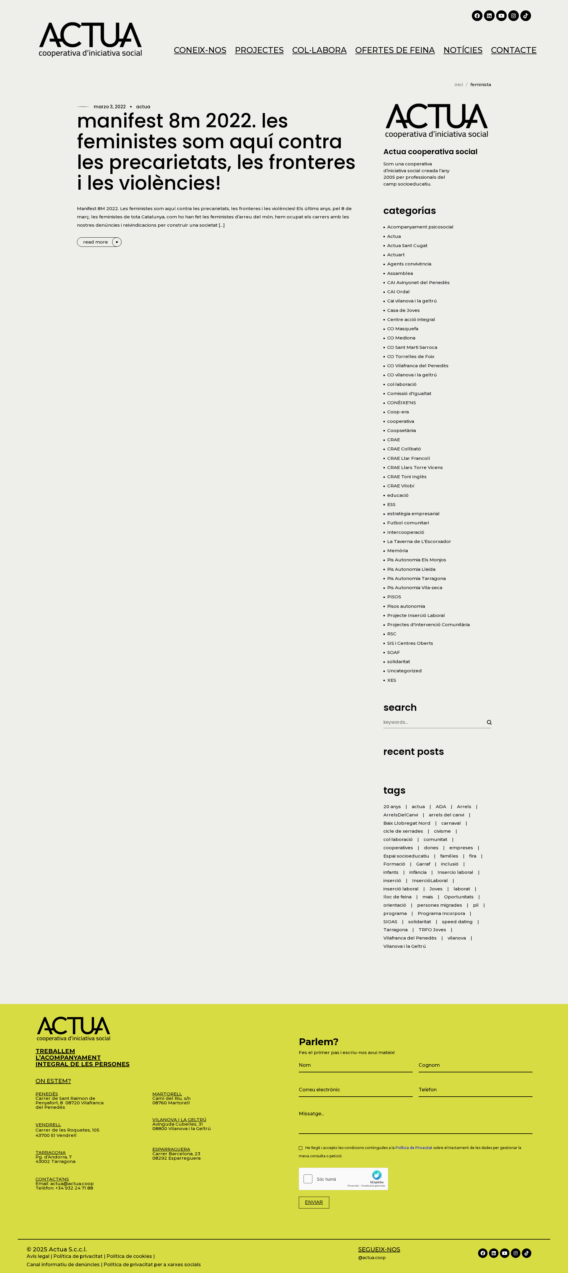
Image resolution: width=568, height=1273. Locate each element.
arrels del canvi (446, 815)
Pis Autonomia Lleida (411, 569)
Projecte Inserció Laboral (416, 615)
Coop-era (398, 412)
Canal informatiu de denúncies (63, 1264)
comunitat (435, 839)
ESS (391, 504)
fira (472, 856)
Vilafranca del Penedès (410, 938)
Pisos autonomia (406, 606)
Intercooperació (405, 532)
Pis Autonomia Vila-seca (414, 587)
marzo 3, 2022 (110, 106)
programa (395, 913)
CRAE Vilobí (400, 486)
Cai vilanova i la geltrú (412, 301)
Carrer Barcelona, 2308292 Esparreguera (176, 1153)
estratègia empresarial (413, 513)
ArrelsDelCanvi (400, 815)
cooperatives (398, 847)
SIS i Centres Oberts (410, 643)
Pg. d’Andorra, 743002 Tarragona (55, 1157)
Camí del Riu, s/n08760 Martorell (171, 1098)
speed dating (457, 921)
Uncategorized (404, 670)
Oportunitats (459, 897)
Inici (459, 84)
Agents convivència (409, 264)
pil (476, 905)
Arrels (464, 806)
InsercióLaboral (430, 880)
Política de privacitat (78, 1256)
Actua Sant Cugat (407, 245)
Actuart (396, 254)
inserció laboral (401, 889)
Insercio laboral (455, 872)
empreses (461, 847)
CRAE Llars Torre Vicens (415, 467)
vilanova (457, 938)
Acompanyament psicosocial (420, 227)
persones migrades (439, 905)
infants (390, 872)
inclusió (450, 864)
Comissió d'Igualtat (409, 393)
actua (418, 806)
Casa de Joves (403, 310)
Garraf (423, 864)
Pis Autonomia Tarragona (416, 578)
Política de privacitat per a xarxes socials (152, 1264)
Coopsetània (401, 430)
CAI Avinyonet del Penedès (418, 282)
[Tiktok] (525, 15)
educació (398, 495)
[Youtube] (501, 15)
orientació (394, 905)
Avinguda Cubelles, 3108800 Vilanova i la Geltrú (181, 1124)
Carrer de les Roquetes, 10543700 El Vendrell (67, 1130)
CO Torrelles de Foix (410, 356)
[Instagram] (513, 15)
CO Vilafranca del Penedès (417, 365)
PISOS (394, 597)
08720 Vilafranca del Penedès (70, 1105)
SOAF (393, 652)
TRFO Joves (432, 929)
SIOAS (390, 921)
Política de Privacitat (414, 1147)
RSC (391, 633)
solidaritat (398, 661)
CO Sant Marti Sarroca (412, 347)
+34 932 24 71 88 (74, 1188)
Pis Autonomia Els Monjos (416, 560)
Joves (436, 889)
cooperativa (400, 421)
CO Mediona (401, 338)
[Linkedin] (489, 15)
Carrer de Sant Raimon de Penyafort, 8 (65, 1098)
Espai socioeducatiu (406, 856)
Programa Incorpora (441, 913)
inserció (392, 880)
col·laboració (402, 384)
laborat (462, 889)
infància (418, 872)
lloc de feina (397, 897)
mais (427, 897)
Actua (143, 106)
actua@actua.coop (72, 1183)
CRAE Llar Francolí (408, 458)
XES (391, 680)
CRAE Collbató (404, 449)
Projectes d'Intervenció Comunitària (428, 624)
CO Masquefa (402, 328)
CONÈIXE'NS (401, 402)
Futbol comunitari (408, 523)
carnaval (451, 823)
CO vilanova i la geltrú (412, 375)
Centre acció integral (411, 319)
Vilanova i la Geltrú (404, 946)
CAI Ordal (398, 291)
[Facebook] (477, 15)
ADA (441, 806)
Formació (394, 864)
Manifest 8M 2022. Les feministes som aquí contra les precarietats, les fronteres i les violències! (216, 151)
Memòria (397, 550)
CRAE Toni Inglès (407, 476)
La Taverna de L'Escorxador (419, 541)
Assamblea (400, 273)
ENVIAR (314, 1202)
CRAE (393, 439)
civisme (442, 831)
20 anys (392, 806)
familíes (449, 856)
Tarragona (395, 929)
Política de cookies (129, 1256)
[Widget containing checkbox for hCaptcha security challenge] (343, 1179)
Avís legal (38, 1256)
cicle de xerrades (403, 831)
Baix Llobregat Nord (406, 823)
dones (431, 847)
